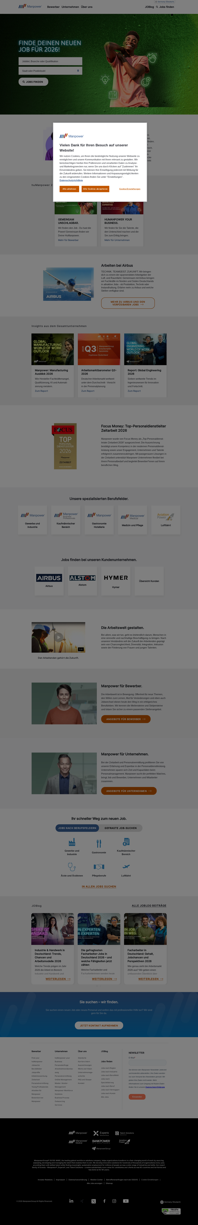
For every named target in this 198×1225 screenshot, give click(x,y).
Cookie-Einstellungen (129, 189)
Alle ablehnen (69, 189)
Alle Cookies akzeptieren (95, 189)
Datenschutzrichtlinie (71, 180)
